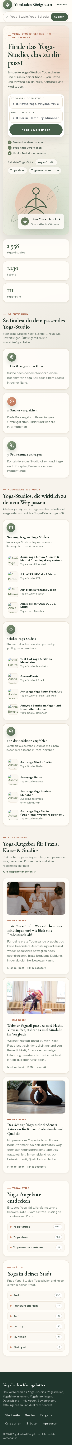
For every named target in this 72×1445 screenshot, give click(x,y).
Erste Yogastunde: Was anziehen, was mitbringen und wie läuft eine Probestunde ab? (34, 930)
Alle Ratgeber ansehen (18, 871)
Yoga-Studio (46, 162)
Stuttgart (36, 1347)
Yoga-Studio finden (36, 130)
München (36, 1336)
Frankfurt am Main (36, 1305)
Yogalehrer (17, 170)
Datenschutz (59, 4)
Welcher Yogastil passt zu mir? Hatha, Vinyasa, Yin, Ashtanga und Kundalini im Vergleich (35, 1030)
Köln (36, 1316)
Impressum (50, 1423)
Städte (31, 1423)
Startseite (12, 1415)
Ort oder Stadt (23, 112)
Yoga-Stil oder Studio (28, 98)
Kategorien (13, 1423)
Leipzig (36, 1326)
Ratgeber (47, 1415)
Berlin (36, 1295)
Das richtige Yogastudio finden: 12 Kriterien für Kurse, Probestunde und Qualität (35, 1129)
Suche (30, 1415)
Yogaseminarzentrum (45, 170)
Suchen (59, 16)
